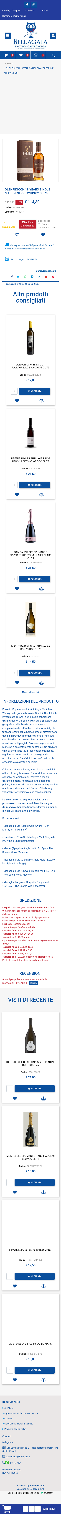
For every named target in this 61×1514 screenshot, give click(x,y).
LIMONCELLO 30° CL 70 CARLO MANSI (30, 1249)
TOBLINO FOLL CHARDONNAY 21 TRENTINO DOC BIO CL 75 (30, 1064)
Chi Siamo (30, 10)
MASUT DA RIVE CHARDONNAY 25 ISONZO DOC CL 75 (30, 648)
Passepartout (37, 1485)
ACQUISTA (36, 391)
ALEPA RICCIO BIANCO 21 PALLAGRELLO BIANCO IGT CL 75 (30, 366)
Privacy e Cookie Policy (15, 1429)
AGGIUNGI (50, 1509)
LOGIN (33, 983)
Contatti (44, 10)
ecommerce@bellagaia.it (18, 1456)
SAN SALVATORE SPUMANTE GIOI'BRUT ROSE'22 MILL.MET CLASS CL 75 (30, 555)
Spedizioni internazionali (14, 16)
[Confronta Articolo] (17, 235)
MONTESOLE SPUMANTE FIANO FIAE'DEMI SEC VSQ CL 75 (30, 1157)
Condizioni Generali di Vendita (18, 1423)
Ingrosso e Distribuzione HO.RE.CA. (21, 1413)
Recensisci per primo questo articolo (22, 284)
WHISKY (9, 63)
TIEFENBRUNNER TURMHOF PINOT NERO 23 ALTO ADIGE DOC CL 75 (30, 460)
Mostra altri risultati (30, 692)
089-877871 (15, 1463)
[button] (30, 160)
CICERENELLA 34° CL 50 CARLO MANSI (30, 1343)
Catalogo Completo (11, 10)
